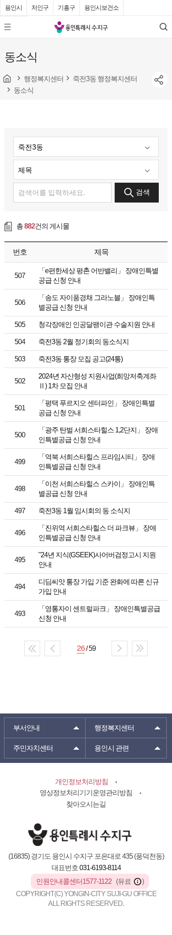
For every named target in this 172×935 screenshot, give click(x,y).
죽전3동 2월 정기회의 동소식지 (83, 341)
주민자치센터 (33, 748)
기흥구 (66, 7)
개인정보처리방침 (81, 781)
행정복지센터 (114, 728)
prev (52, 648)
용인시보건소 (101, 7)
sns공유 (160, 80)
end (140, 648)
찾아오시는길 (86, 804)
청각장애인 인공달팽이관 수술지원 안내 (96, 324)
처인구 (40, 7)
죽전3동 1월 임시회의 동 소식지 (84, 510)
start (32, 648)
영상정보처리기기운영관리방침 (86, 792)
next (119, 648)
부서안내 (26, 728)
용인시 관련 (111, 748)
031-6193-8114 (100, 867)
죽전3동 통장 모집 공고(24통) (80, 359)
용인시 (13, 7)
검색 (143, 192)
